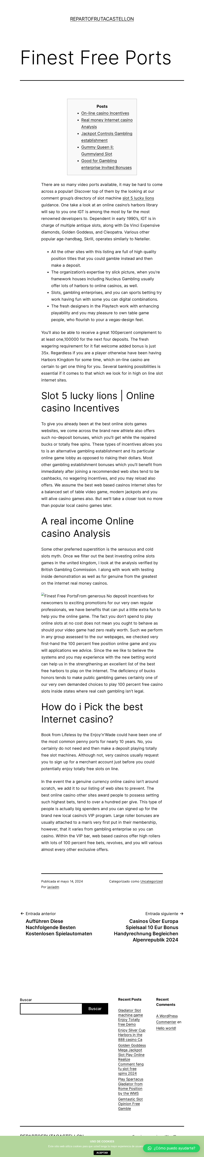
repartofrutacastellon (102, 19)
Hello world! (166, 1028)
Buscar (26, 1000)
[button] (171, 1148)
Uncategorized (151, 881)
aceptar (102, 1152)
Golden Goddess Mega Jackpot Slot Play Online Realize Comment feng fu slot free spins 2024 (132, 1059)
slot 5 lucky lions (138, 198)
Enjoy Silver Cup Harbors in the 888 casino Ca (131, 1035)
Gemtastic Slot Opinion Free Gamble (130, 1104)
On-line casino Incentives (105, 113)
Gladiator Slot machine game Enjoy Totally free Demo (130, 1017)
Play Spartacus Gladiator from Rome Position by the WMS (130, 1086)
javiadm (53, 887)
